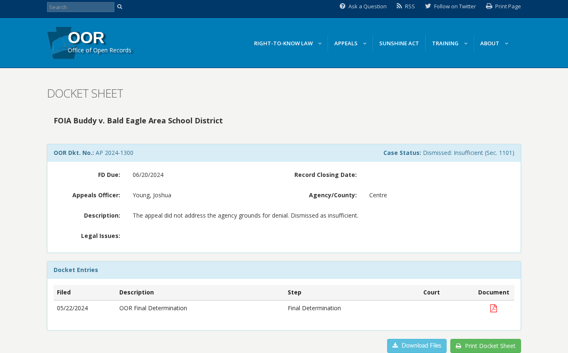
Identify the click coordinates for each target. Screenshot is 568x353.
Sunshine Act (399, 43)
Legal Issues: (100, 236)
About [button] (490, 43)
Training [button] (446, 43)
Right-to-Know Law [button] (284, 43)
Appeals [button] (346, 43)
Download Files (420, 346)
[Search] (121, 7)
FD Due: (109, 175)
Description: (102, 215)
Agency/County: (333, 195)
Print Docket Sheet (489, 346)
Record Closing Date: (325, 175)
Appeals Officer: (96, 195)
